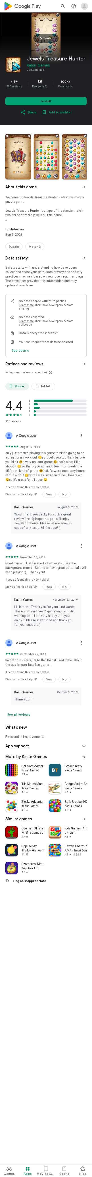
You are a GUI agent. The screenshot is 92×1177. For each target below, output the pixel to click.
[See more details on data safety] (20, 350)
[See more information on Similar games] (84, 819)
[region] (46, 84)
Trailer (45, 38)
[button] (46, 86)
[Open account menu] (84, 6)
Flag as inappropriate (25, 881)
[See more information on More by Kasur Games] (84, 756)
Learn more (26, 305)
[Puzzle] (14, 246)
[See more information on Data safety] (84, 258)
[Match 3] (34, 246)
